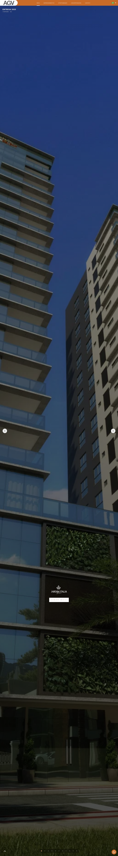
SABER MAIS (59, 600)
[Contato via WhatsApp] (114, 852)
